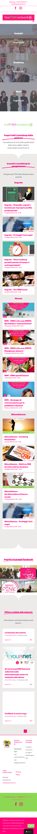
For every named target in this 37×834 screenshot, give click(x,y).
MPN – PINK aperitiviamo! (16, 375)
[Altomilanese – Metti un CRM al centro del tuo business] (18, 453)
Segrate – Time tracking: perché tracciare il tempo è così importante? (16, 262)
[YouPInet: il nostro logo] (18, 700)
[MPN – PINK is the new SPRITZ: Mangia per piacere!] (18, 337)
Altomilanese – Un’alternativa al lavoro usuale (16, 494)
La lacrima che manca (15, 632)
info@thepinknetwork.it (18, 4)
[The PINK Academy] (18, 122)
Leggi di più (8, 640)
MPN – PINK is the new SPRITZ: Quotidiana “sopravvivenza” (18, 322)
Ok (31, 826)
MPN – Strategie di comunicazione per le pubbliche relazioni (14, 403)
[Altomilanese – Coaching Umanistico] (18, 426)
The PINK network (11, 635)
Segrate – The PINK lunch (15, 289)
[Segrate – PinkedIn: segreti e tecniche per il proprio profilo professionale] (18, 194)
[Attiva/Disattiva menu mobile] (33, 21)
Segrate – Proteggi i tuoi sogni (18, 235)
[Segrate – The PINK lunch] (18, 278)
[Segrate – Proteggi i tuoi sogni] (18, 224)
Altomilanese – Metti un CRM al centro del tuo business (17, 465)
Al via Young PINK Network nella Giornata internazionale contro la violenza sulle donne (16, 656)
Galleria (21, 656)
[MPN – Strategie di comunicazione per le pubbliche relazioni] (18, 389)
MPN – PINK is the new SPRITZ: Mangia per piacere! (18, 349)
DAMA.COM (28, 797)
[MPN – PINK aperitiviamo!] (18, 364)
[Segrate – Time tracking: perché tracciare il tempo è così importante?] (18, 248)
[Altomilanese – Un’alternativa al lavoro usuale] (18, 480)
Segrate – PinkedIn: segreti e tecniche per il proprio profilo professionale (18, 208)
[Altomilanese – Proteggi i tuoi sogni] (18, 510)
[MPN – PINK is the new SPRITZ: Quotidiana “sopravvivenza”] (18, 310)
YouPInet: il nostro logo (16, 700)
